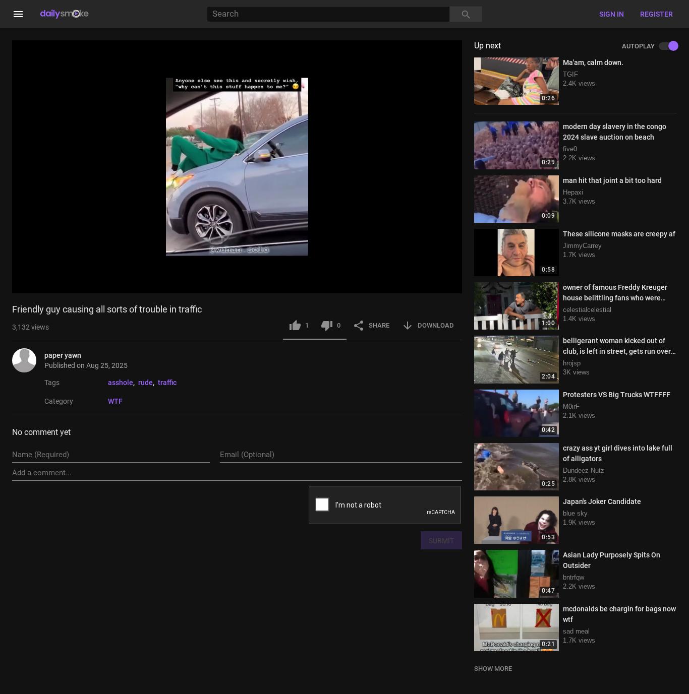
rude (145, 382)
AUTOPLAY (638, 46)
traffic (167, 382)
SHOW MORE (493, 668)
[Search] (466, 14)
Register (656, 14)
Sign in (611, 14)
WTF (115, 401)
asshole (120, 382)
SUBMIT (441, 541)
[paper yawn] (28, 360)
